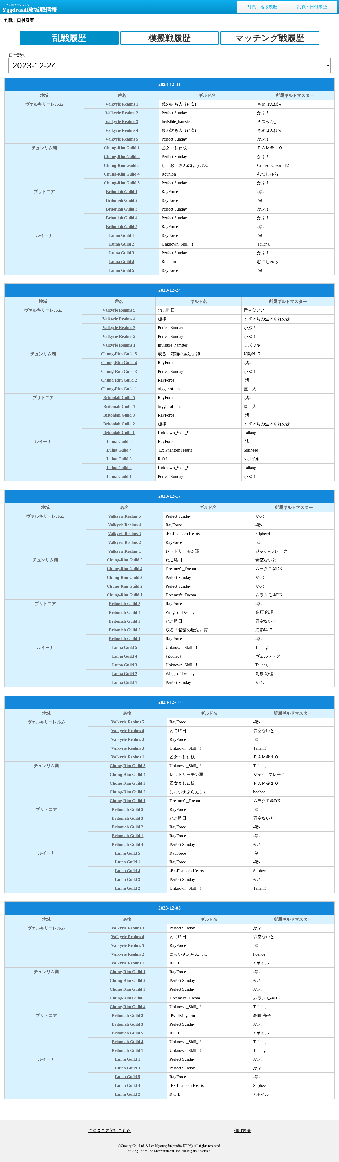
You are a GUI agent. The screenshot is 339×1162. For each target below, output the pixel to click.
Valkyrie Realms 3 (121, 121)
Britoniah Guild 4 (121, 218)
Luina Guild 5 (121, 270)
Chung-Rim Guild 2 (122, 156)
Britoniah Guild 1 (121, 191)
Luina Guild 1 (121, 235)
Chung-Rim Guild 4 (122, 174)
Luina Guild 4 (121, 261)
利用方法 (242, 1130)
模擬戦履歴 (169, 38)
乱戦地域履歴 (262, 7)
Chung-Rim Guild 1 (122, 148)
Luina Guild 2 (121, 244)
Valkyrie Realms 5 (121, 139)
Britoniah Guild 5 (121, 226)
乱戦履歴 (69, 38)
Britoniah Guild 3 (121, 209)
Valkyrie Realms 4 (121, 130)
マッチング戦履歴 (269, 38)
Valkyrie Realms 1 (121, 104)
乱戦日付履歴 (312, 7)
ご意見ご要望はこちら (109, 1130)
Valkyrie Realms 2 (121, 113)
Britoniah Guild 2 (121, 200)
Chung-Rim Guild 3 (122, 165)
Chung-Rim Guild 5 (122, 183)
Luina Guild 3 (121, 253)
